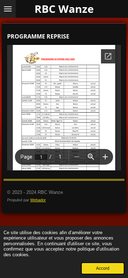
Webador (38, 200)
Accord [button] (103, 268)
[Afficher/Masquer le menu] (8, 9)
